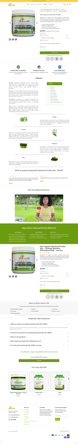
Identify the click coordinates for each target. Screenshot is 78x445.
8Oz (44, 46)
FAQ (35, 4)
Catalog (25, 419)
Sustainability (26, 417)
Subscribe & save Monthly (48, 37)
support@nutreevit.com (15, 414)
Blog (32, 4)
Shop (28, 4)
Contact (50, 4)
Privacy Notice (27, 411)
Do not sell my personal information (30, 421)
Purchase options (43, 271)
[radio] (40, 35)
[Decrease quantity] (40, 49)
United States (64, 431)
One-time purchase (45, 35)
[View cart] (69, 4)
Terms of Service (27, 422)
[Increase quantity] (44, 49)
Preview (10, 22)
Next (36, 22)
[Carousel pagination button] (10, 39)
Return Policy (26, 409)
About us (39, 4)
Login (64, 4)
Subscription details (45, 40)
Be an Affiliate (26, 412)
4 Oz (41, 46)
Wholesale (45, 4)
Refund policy (26, 424)
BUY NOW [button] (39, 360)
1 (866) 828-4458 (14, 417)
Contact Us (26, 416)
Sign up (57, 419)
